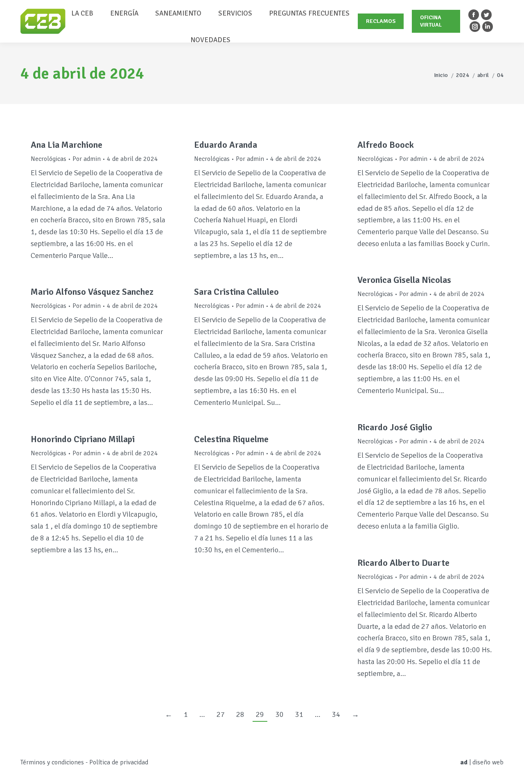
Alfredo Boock (385, 144)
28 (240, 714)
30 (280, 714)
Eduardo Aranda (225, 144)
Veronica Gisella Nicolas (404, 279)
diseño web (488, 762)
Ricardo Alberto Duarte (403, 562)
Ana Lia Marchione (66, 144)
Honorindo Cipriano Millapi (83, 439)
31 (299, 714)
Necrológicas (48, 159)
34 (336, 714)
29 (260, 714)
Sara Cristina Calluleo (236, 291)
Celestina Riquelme (231, 439)
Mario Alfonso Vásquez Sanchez (92, 291)
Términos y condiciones (52, 762)
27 (221, 714)
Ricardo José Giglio (394, 427)
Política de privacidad (118, 762)
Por (86, 159)
